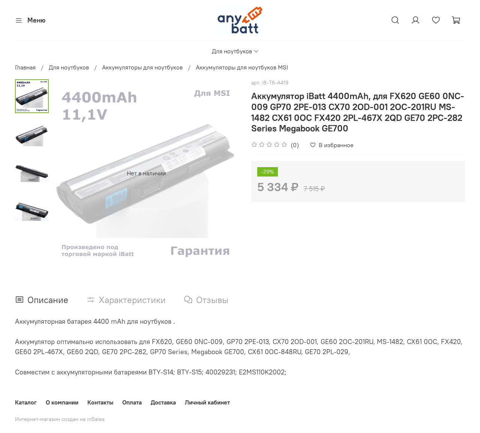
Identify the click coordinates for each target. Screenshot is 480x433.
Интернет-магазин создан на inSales (60, 419)
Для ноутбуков (232, 51)
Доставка (163, 402)
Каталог (26, 402)
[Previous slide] (67, 173)
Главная (25, 67)
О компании (62, 402)
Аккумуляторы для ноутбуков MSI (242, 67)
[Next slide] (225, 173)
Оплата (132, 402)
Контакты (100, 402)
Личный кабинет (207, 402)
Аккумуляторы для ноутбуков (142, 67)
